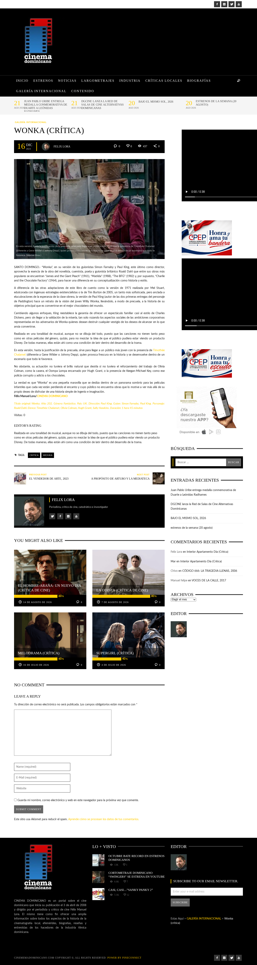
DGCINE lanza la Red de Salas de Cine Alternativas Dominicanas (102, 105)
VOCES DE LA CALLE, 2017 (209, 580)
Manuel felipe (179, 580)
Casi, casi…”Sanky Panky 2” (130, 889)
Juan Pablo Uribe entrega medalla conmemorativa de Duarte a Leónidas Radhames (45, 106)
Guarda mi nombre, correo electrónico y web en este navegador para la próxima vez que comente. (78, 800)
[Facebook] (217, 4)
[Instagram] (224, 4)
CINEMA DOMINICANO (52, 396)
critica (34, 455)
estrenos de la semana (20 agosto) (216, 103)
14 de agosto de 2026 (37, 602)
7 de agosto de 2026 (115, 602)
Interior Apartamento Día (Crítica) (207, 552)
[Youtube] (239, 4)
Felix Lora (62, 146)
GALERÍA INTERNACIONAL (31, 122)
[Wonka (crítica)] (89, 209)
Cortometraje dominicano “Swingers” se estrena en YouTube (136, 874)
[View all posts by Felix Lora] (46, 147)
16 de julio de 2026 (36, 665)
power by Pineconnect (124, 957)
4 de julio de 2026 (114, 665)
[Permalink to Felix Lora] (179, 629)
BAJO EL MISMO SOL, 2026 (156, 101)
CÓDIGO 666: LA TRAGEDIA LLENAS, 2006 (209, 571)
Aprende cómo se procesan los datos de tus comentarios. (103, 819)
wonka (47, 455)
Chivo (174, 571)
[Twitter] (231, 4)
